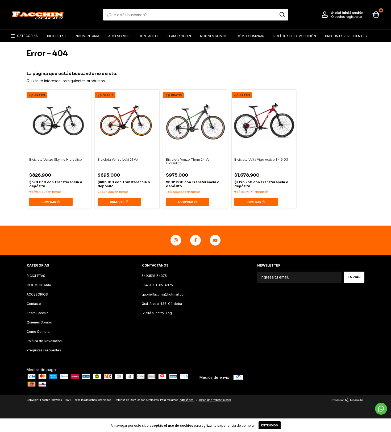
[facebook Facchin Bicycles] (195, 240)
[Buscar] (281, 14)
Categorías (27, 36)
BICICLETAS (56, 36)
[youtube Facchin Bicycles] (215, 240)
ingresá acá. (186, 399)
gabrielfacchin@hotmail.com (164, 294)
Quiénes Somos (213, 36)
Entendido (269, 425)
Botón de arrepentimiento (215, 399)
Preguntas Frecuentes (346, 36)
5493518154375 (154, 276)
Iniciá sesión (352, 13)
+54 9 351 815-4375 (157, 285)
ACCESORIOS (119, 36)
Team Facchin (179, 36)
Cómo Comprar (250, 36)
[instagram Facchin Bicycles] (175, 240)
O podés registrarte (346, 17)
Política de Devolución (294, 36)
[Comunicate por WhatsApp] (381, 409)
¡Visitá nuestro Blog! (157, 313)
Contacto (148, 36)
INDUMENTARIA (87, 36)
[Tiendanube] (347, 400)
